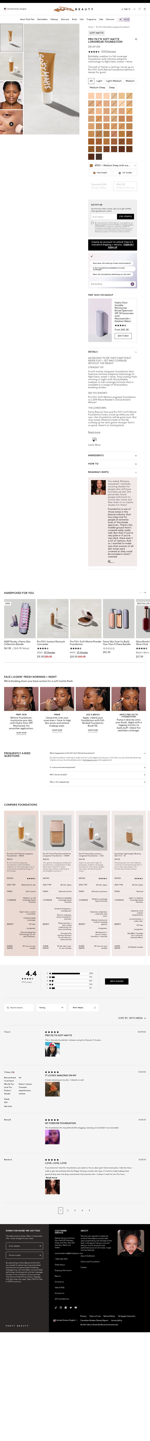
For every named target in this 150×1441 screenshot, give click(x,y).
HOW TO (93, 464)
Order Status (60, 1264)
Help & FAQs (59, 1287)
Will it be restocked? (58, 775)
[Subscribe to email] (40, 1246)
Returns (58, 1276)
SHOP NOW (21, 733)
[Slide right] (145, 592)
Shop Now (20, 633)
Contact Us (59, 1282)
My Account (59, 1293)
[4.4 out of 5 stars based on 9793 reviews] (94, 52)
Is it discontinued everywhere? (62, 767)
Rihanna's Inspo (98, 472)
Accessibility (116, 1320)
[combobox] (51, 1007)
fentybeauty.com (90, 760)
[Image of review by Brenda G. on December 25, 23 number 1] (52, 1187)
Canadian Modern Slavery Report (94, 1320)
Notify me (53, 633)
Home (90, 27)
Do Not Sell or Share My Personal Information (99, 1325)
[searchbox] (21, 1007)
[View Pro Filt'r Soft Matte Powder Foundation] (86, 618)
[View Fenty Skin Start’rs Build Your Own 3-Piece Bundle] (118, 618)
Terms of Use (100, 224)
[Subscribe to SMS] (40, 1255)
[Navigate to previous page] (7, 1210)
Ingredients (96, 456)
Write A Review (116, 981)
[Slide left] (141, 592)
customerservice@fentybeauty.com (69, 1253)
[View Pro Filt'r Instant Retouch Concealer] (53, 618)
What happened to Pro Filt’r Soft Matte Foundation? (72, 753)
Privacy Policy (128, 224)
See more (8, 1106)
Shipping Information (63, 1270)
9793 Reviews (108, 52)
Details (93, 352)
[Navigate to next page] (143, 1210)
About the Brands (88, 1256)
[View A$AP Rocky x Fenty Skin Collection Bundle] (20, 618)
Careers (84, 1267)
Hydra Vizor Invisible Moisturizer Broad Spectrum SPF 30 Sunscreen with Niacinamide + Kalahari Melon (124, 312)
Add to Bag (123, 336)
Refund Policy (109, 1316)
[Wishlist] (139, 9)
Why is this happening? (59, 782)
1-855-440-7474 (61, 1259)
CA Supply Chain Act (126, 1316)
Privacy (83, 1316)
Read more (51, 1178)
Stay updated (125, 216)
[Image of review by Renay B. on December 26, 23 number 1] (52, 1137)
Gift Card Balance (62, 1299)
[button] (51, 79)
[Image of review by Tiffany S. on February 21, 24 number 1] (52, 1089)
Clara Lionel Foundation (90, 1261)
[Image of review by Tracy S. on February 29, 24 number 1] (52, 1049)
